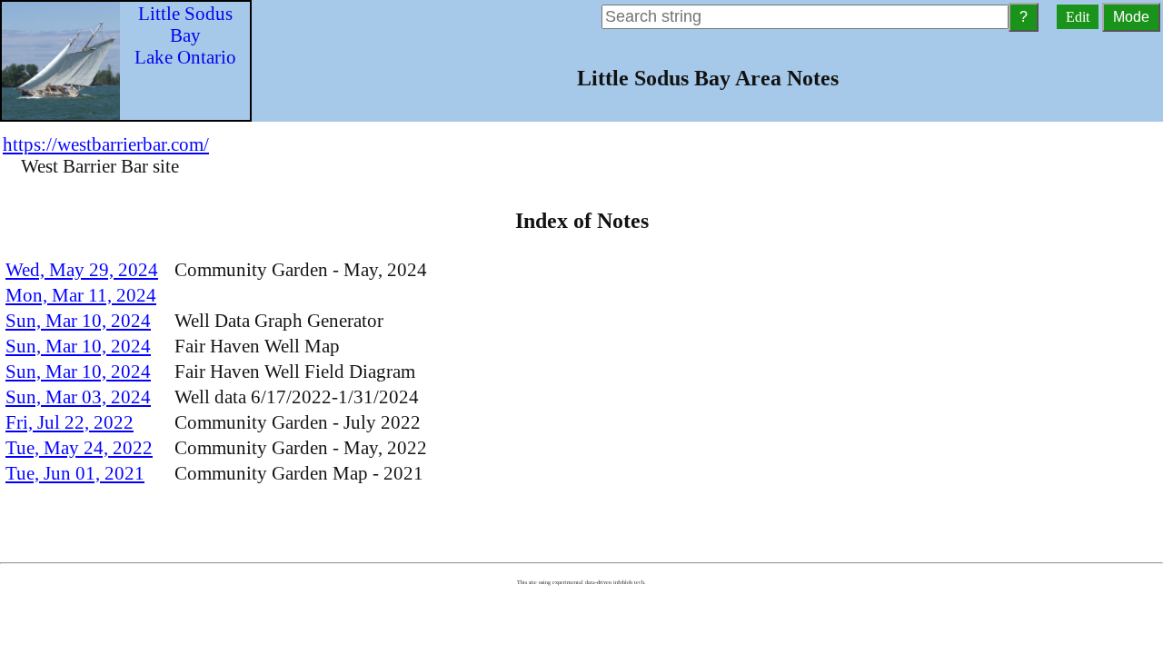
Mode (1131, 17)
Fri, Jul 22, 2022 (69, 421)
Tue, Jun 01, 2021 (74, 472)
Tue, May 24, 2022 (79, 447)
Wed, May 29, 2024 (81, 269)
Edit (1077, 17)
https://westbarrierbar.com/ (106, 144)
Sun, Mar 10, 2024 (78, 320)
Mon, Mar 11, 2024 (80, 294)
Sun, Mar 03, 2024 (78, 396)
